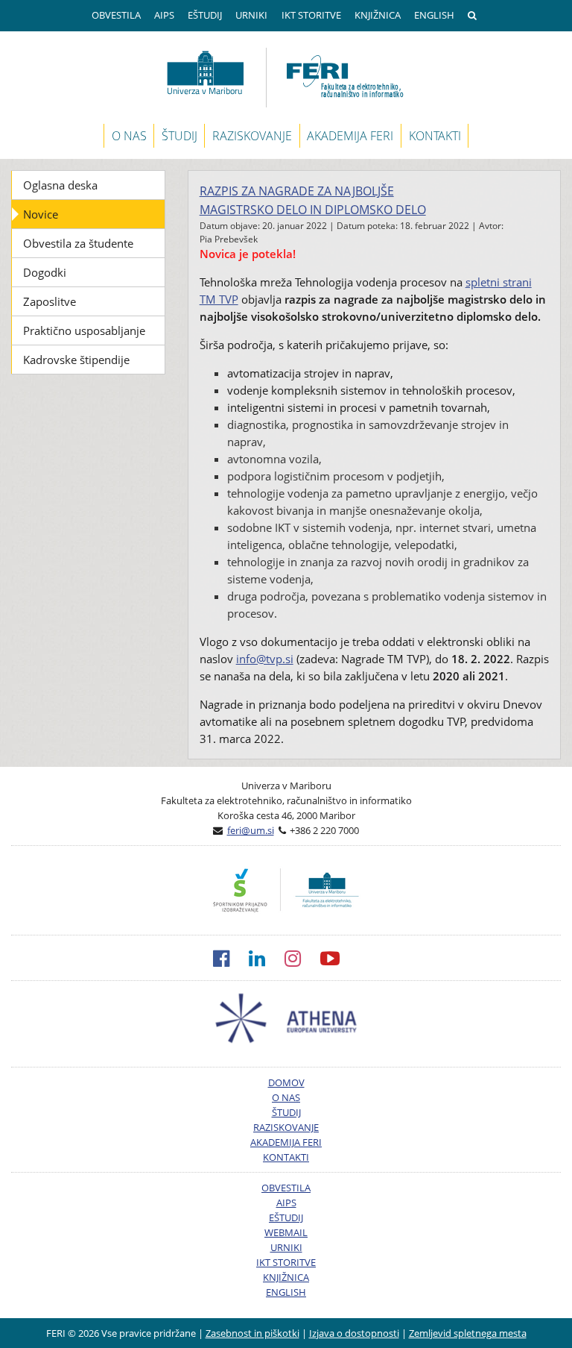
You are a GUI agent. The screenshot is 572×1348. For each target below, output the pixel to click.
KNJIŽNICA (378, 15)
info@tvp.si (264, 658)
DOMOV (286, 1082)
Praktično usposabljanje (84, 330)
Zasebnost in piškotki (252, 1333)
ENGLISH (434, 15)
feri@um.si (250, 830)
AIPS (164, 15)
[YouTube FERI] (339, 957)
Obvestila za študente (78, 243)
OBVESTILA (116, 15)
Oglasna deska (60, 185)
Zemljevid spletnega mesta (468, 1333)
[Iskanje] (474, 15)
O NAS (129, 136)
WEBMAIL (286, 1232)
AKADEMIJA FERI (350, 136)
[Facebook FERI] (231, 957)
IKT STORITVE (311, 15)
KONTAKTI (435, 136)
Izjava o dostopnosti (354, 1333)
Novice (40, 214)
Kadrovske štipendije (76, 359)
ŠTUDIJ (179, 136)
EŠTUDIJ (205, 15)
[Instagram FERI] (302, 957)
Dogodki (44, 272)
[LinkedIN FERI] (267, 957)
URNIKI (251, 15)
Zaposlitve (49, 301)
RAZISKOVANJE (252, 136)
